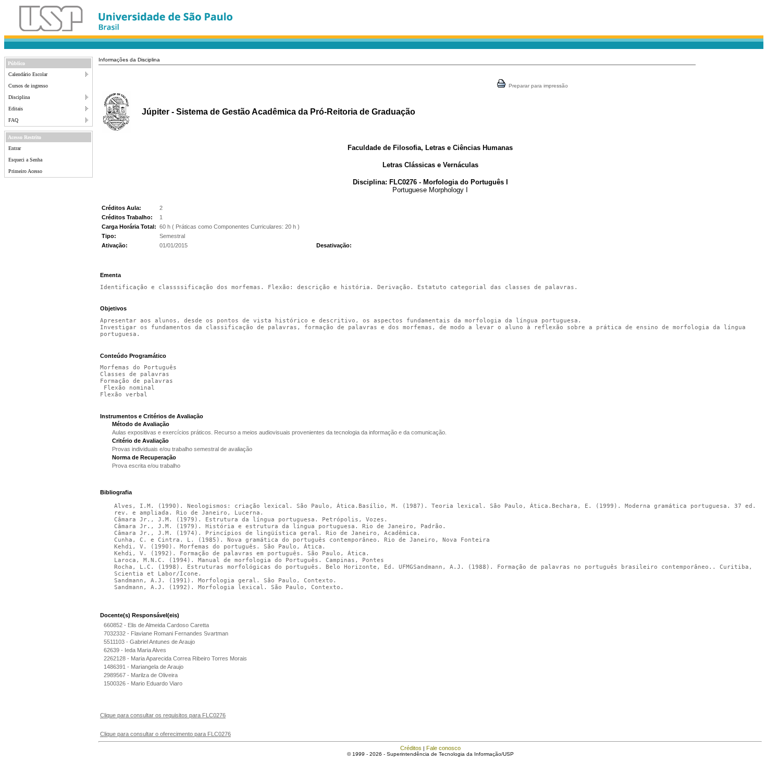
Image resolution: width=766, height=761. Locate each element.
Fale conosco (443, 748)
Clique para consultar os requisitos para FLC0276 (163, 715)
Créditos (411, 748)
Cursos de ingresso (28, 86)
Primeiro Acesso (25, 171)
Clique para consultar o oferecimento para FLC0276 (165, 734)
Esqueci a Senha (25, 160)
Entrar (14, 148)
